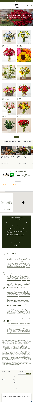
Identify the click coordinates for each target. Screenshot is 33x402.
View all (16, 137)
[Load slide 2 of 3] (15, 26)
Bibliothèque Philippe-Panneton (12, 298)
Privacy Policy (15, 382)
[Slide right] (18, 167)
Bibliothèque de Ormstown (21, 301)
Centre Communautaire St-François (22, 324)
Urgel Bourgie (20, 285)
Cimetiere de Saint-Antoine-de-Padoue (13, 274)
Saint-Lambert (21, 258)
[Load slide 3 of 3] (16, 26)
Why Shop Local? (14, 377)
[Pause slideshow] (21, 27)
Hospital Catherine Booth (21, 267)
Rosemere (20, 257)
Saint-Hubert (12, 258)
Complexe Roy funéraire (10, 278)
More (16, 245)
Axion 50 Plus (25, 323)
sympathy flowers (4, 359)
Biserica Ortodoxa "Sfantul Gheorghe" (12, 310)
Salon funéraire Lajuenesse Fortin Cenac (21, 283)
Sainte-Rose (11, 259)
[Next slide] (19, 27)
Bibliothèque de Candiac (21, 300)
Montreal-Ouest (9, 257)
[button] (2, 6)
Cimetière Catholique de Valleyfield (12, 275)
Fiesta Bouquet (19, 99)
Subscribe (28, 373)
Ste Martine (23, 259)
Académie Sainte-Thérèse (11, 293)
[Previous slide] (12, 27)
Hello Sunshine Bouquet (20, 81)
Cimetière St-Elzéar (15, 277)
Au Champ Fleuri (16, 294)
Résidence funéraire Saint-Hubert (23, 282)
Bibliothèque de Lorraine (13, 301)
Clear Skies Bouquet (5, 46)
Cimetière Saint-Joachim (13, 276)
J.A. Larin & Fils (24, 280)
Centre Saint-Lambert (23, 263)
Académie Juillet (24, 290)
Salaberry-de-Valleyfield (17, 259)
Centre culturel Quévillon (18, 332)
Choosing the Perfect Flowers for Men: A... (22, 157)
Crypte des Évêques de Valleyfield (16, 280)
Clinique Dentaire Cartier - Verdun (24, 266)
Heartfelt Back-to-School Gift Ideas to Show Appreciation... (7, 157)
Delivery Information (14, 380)
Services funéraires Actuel (19, 284)
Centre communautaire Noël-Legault (15, 327)
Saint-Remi (26, 258)
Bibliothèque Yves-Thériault (16, 299)
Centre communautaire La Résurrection (19, 313)
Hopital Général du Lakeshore (12, 267)
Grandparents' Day (4, 373)
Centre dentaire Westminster (23, 264)
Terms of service (15, 388)
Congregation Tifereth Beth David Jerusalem (13, 317)
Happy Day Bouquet (20, 46)
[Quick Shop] (26, 5)
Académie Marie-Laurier (13, 291)
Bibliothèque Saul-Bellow (22, 298)
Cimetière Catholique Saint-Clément (24, 274)
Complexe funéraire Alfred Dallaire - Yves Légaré (22, 278)
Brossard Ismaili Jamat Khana (23, 310)
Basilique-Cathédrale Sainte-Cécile (15, 308)
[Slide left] (15, 167)
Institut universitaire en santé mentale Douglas (16, 269)
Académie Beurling (18, 290)
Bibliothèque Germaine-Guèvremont (24, 296)
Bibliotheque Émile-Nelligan (19, 295)
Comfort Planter (4, 134)
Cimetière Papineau (22, 275)
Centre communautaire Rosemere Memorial (16, 328)
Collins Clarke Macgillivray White (24, 277)
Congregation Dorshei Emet (15, 316)
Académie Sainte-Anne (26, 292)
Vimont (28, 259)
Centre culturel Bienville (24, 331)
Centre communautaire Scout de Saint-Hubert (20, 329)
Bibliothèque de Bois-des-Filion (12, 300)
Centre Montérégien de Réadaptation (13, 263)
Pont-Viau (17, 257)
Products (3, 377)
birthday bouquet (15, 357)
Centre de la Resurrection (19, 314)
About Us (3, 379)
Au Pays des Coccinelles (22, 294)
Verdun (26, 259)
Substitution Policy (14, 386)
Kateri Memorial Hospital (13, 270)
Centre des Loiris (24, 332)
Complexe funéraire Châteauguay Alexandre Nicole (14, 279)
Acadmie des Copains (10, 290)
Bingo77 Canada (27, 309)
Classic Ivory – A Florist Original (7, 81)
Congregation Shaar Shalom (25, 316)
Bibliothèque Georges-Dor (14, 296)
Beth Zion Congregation (15, 309)
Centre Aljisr (15, 311)
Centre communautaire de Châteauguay (21, 330)
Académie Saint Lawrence (19, 292)
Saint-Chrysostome (25, 257)
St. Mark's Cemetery (14, 285)
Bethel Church (22, 309)
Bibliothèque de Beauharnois (25, 299)
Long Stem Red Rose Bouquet (21, 134)
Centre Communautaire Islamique (22, 311)
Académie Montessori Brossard (22, 291)
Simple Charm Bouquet (5, 99)
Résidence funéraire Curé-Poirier (12, 282)
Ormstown (13, 257)
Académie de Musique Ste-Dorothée (21, 293)
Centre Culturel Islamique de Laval (22, 312)
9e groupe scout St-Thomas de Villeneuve (14, 323)
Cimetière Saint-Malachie (21, 276)
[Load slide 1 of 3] (14, 26)
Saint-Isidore (17, 258)
